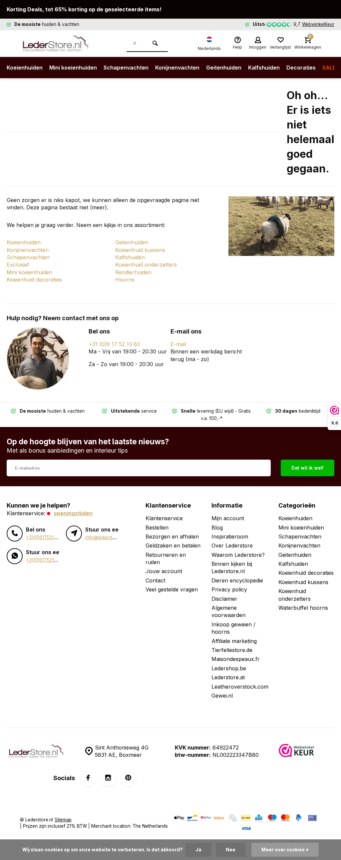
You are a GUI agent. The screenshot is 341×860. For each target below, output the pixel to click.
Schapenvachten (126, 67)
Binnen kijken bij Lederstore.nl (231, 567)
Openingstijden (73, 513)
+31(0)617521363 (44, 537)
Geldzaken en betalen (173, 545)
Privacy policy (229, 589)
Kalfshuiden (264, 67)
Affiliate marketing (234, 641)
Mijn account (227, 518)
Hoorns (125, 279)
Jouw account (164, 571)
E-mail (178, 344)
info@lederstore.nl (104, 537)
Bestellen (157, 527)
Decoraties (301, 67)
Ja (198, 849)
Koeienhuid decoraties (34, 279)
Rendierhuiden (133, 272)
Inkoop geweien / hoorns (233, 628)
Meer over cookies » (285, 849)
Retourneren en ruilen (166, 558)
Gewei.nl (222, 695)
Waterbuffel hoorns (303, 607)
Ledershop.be (228, 668)
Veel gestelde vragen (172, 589)
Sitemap (63, 819)
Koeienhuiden (25, 67)
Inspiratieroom (229, 536)
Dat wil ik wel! (307, 468)
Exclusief (18, 264)
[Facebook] (88, 777)
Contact (155, 580)
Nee (230, 849)
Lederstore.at (228, 677)
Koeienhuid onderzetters (146, 264)
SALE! (329, 67)
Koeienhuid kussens (140, 250)
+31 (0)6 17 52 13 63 (114, 344)
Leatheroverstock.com (239, 686)
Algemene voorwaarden (228, 611)
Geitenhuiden (223, 67)
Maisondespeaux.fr (235, 659)
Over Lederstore (232, 545)
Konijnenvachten (177, 67)
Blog (217, 527)
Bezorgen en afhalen (172, 536)
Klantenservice (164, 518)
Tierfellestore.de (231, 650)
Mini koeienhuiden (73, 67)
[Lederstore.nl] (60, 44)
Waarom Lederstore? (238, 554)
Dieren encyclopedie (237, 580)
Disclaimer (224, 598)
